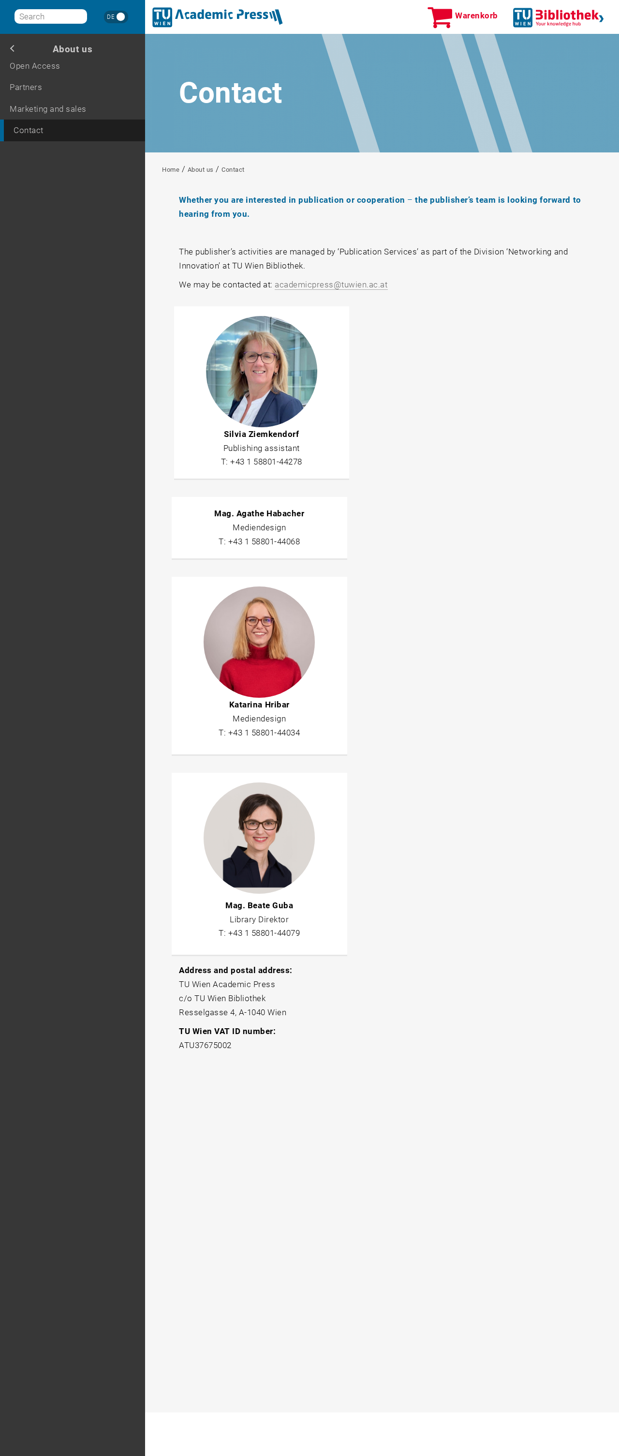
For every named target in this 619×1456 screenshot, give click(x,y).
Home (170, 169)
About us (72, 49)
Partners (26, 87)
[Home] (217, 17)
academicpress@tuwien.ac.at (331, 284)
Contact (29, 130)
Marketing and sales (48, 109)
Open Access (35, 66)
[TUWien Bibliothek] (558, 17)
